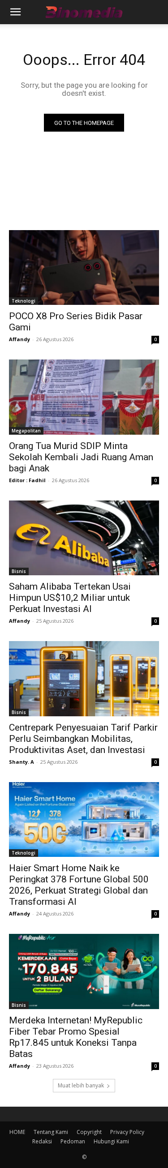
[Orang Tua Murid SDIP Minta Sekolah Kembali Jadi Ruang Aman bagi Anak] (84, 397)
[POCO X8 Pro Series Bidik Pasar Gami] (84, 267)
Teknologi (23, 301)
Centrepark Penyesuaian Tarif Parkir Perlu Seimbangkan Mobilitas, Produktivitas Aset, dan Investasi (83, 738)
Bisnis (19, 571)
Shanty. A (21, 761)
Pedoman (72, 1141)
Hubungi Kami (111, 1141)
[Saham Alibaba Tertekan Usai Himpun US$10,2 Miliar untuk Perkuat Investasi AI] (84, 538)
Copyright (89, 1132)
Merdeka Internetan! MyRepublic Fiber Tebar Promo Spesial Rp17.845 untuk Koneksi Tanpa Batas (75, 1037)
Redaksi (42, 1141)
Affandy (19, 339)
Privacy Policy (127, 1132)
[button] (15, 12)
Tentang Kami (51, 1132)
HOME (17, 1132)
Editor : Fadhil (27, 480)
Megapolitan (26, 431)
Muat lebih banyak (81, 1085)
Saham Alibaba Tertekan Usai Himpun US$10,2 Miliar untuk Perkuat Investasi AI (70, 597)
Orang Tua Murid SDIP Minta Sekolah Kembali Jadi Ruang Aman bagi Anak (81, 457)
